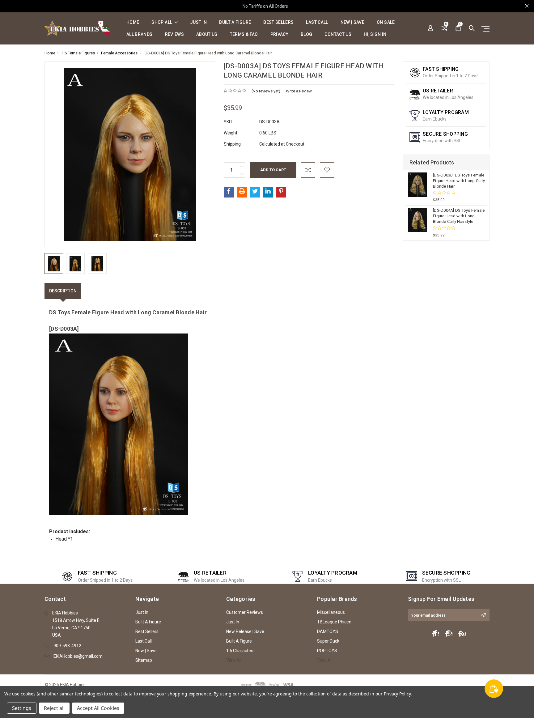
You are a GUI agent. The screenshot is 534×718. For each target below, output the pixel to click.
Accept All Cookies (98, 708)
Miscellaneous (331, 612)
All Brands (139, 34)
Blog (306, 34)
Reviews (174, 34)
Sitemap (143, 660)
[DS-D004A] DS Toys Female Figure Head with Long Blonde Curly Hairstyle (459, 216)
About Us (207, 34)
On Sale (386, 22)
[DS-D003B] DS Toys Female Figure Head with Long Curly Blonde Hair (459, 181)
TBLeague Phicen (334, 621)
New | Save (353, 22)
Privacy (279, 34)
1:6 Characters (240, 650)
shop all (162, 22)
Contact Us (337, 34)
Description (63, 290)
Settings (21, 708)
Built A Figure (235, 22)
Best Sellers (278, 22)
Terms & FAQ (244, 34)
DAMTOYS (327, 631)
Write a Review (299, 91)
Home (132, 22)
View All (234, 660)
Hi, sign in (375, 34)
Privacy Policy (397, 694)
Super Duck (328, 641)
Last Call (317, 22)
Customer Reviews (244, 612)
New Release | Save (245, 631)
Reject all (54, 708)
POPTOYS (327, 650)
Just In (198, 22)
